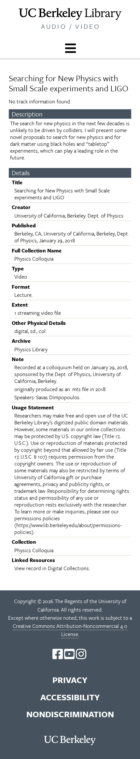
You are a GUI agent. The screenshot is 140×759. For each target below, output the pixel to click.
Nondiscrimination (70, 714)
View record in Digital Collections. (52, 568)
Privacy (70, 680)
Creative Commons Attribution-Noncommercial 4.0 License (70, 630)
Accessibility (70, 697)
